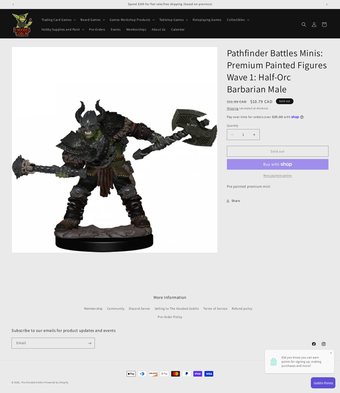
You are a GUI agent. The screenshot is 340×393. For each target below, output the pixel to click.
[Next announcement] (327, 4)
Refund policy (242, 308)
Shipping (233, 108)
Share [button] (236, 201)
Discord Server (139, 308)
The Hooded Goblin (32, 382)
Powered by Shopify (56, 382)
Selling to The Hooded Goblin (177, 308)
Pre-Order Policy (170, 317)
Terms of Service (215, 308)
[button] (58, 20)
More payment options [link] (277, 175)
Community (115, 308)
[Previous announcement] (13, 4)
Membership (93, 308)
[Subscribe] (89, 343)
